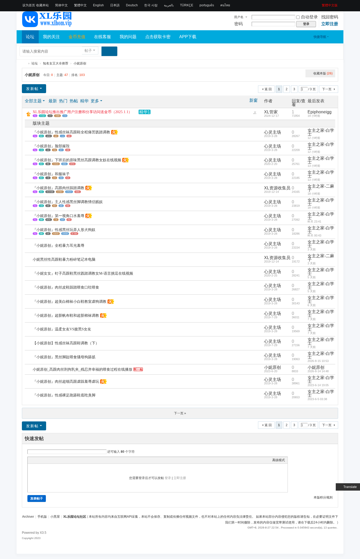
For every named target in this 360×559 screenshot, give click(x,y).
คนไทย (225, 5)
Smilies (69, 460)
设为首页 (28, 5)
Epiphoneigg (320, 112)
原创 (48, 150)
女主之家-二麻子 (321, 188)
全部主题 (33, 101)
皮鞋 (61, 206)
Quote (56, 460)
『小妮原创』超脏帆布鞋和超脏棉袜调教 (66, 316)
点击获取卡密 (158, 36)
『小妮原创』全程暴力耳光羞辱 (58, 246)
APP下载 (187, 36)
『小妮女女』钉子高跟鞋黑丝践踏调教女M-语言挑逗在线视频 (83, 273)
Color (37, 460)
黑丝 (41, 136)
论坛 (30, 36)
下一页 (327, 89)
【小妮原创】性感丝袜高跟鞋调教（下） (66, 343)
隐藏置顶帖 (254, 113)
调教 (48, 164)
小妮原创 (80, 63)
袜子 (61, 150)
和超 (69, 219)
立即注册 (329, 24)
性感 (61, 178)
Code (63, 460)
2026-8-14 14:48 (318, 371)
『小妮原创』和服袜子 (51, 174)
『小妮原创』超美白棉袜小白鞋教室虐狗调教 (69, 302)
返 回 (268, 89)
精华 (84, 101)
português (207, 5)
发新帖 (32, 89)
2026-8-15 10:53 (318, 360)
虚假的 (49, 136)
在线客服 (102, 36)
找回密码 (329, 17)
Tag (35, 116)
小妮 (41, 150)
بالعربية (169, 5)
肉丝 (54, 206)
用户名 (239, 17)
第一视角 (74, 233)
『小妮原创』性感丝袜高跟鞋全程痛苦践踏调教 (71, 132)
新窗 (253, 100)
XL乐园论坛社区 (24, 63)
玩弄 (67, 178)
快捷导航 (320, 37)
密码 (238, 24)
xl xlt (65, 116)
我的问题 (128, 36)
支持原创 (56, 164)
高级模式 (278, 460)
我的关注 (51, 36)
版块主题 (41, 123)
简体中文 (61, 5)
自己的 (72, 164)
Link (50, 460)
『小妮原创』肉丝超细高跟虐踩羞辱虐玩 (66, 382)
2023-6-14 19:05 (318, 385)
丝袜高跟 (65, 233)
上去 (62, 136)
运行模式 (59, 192)
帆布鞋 (49, 219)
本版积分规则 (323, 497)
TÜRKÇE (186, 5)
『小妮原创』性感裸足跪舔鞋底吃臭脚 (64, 395)
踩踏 (67, 206)
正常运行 (69, 192)
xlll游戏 (57, 116)
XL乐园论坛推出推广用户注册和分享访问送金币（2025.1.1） (82, 112)
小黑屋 (55, 516)
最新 (52, 101)
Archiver (28, 516)
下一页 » (180, 413)
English (98, 5)
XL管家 (271, 112)
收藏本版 (323, 73)
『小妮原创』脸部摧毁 (51, 146)
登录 (168, 478)
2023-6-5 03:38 (317, 399)
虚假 (56, 136)
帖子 (88, 50)
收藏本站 (42, 5)
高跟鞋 (64, 164)
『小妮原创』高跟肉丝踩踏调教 (58, 188)
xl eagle (42, 116)
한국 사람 (151, 5)
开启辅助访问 (320, 3)
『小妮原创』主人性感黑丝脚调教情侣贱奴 (68, 202)
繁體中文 (80, 5)
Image (43, 460)
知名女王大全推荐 (55, 63)
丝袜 (48, 233)
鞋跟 (69, 136)
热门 (63, 101)
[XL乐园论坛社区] (47, 25)
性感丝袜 (56, 233)
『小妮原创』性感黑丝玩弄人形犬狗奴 (64, 230)
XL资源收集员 (277, 188)
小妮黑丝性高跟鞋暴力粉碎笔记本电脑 (64, 259)
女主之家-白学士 (321, 132)
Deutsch (132, 5)
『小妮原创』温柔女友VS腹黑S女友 (62, 329)
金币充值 (77, 36)
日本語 (115, 5)
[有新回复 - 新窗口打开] (29, 134)
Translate (350, 487)
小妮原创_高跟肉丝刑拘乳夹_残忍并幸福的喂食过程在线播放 (82, 369)
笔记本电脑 (50, 192)
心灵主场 (272, 132)
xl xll (50, 116)
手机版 (42, 516)
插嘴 (67, 150)
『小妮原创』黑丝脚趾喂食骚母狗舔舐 (64, 357)
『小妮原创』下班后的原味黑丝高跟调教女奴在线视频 (77, 160)
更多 (95, 101)
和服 (54, 150)
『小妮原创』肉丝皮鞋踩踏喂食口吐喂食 (66, 287)
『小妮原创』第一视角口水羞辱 (58, 216)
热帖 (74, 101)
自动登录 (309, 17)
